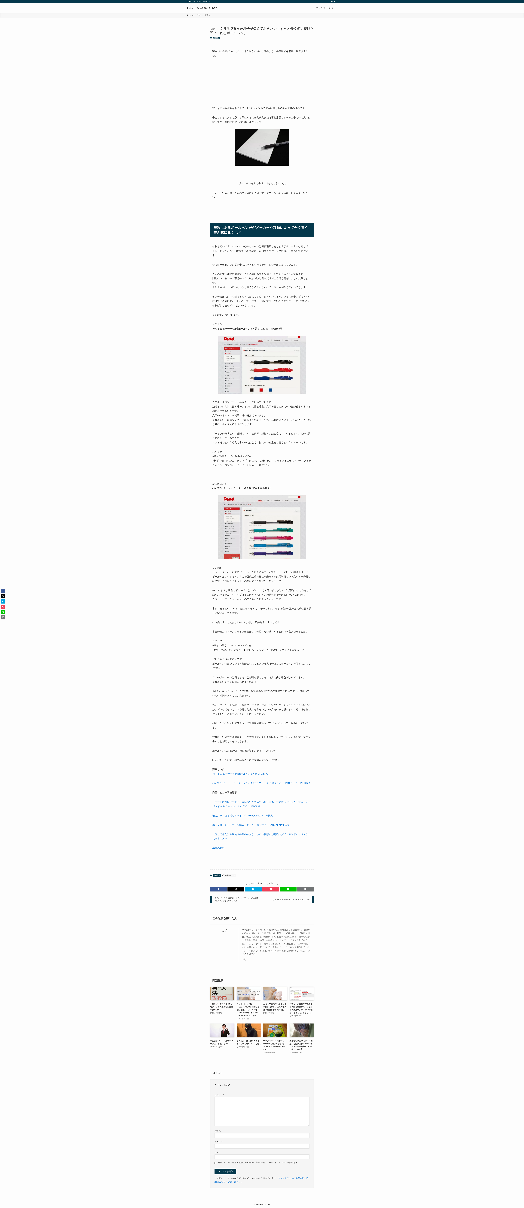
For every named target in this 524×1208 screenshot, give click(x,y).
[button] (218, 889)
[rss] (332, 1)
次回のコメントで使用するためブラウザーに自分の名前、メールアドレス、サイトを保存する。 (258, 1162)
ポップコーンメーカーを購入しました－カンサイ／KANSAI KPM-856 (250, 825)
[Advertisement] (262, 82)
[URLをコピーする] (305, 889)
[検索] (335, 1)
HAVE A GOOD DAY (202, 8)
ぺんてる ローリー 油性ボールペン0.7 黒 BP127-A (240, 773)
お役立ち (216, 38)
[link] (244, 959)
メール (219, 1141)
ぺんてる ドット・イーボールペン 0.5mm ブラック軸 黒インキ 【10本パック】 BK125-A (261, 783)
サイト (217, 1152)
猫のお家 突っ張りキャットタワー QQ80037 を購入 (242, 815)
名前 (218, 1131)
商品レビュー (230, 875)
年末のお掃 (218, 848)
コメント (220, 1095)
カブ (224, 930)
